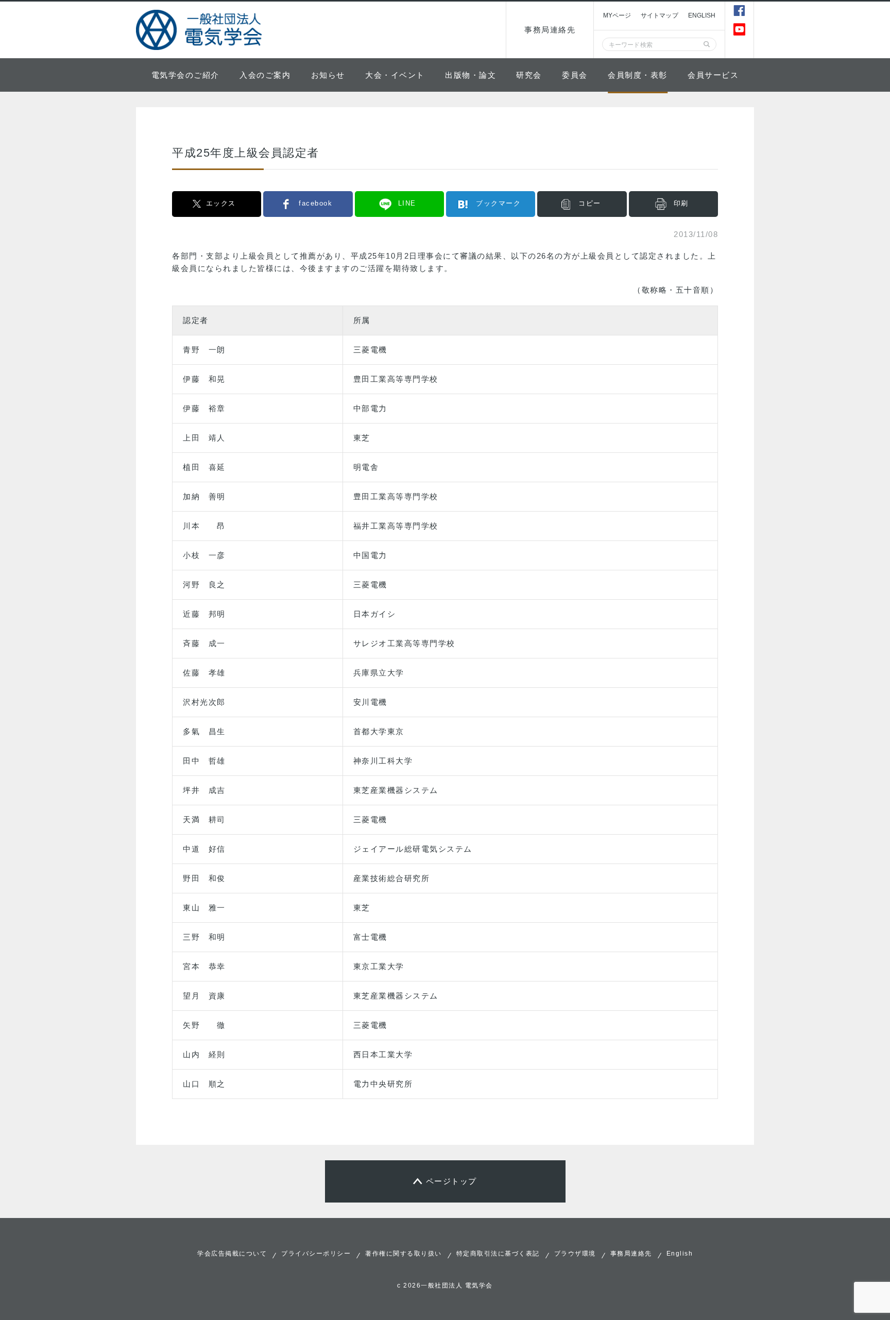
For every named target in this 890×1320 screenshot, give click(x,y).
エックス (221, 203)
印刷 (681, 203)
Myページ (617, 15)
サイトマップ (659, 15)
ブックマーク (498, 203)
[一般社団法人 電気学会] (200, 30)
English (679, 1253)
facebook (315, 203)
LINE (407, 203)
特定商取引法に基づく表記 (498, 1253)
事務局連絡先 (549, 29)
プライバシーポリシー (316, 1253)
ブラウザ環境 (575, 1253)
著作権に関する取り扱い (403, 1253)
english (702, 15)
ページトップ (451, 1181)
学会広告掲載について (232, 1253)
